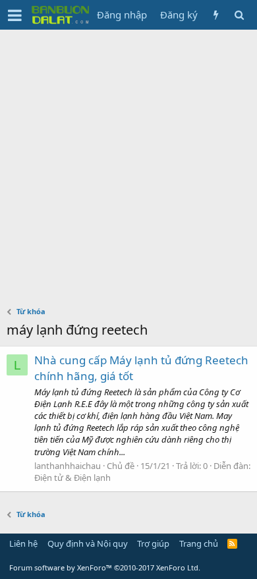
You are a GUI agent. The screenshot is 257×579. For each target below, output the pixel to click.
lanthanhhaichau (67, 466)
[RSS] (232, 543)
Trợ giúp (153, 543)
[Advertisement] (128, 164)
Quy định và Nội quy (87, 543)
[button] (15, 15)
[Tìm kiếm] (238, 15)
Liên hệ (23, 543)
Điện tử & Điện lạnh (72, 477)
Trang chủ (198, 543)
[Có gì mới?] (215, 15)
